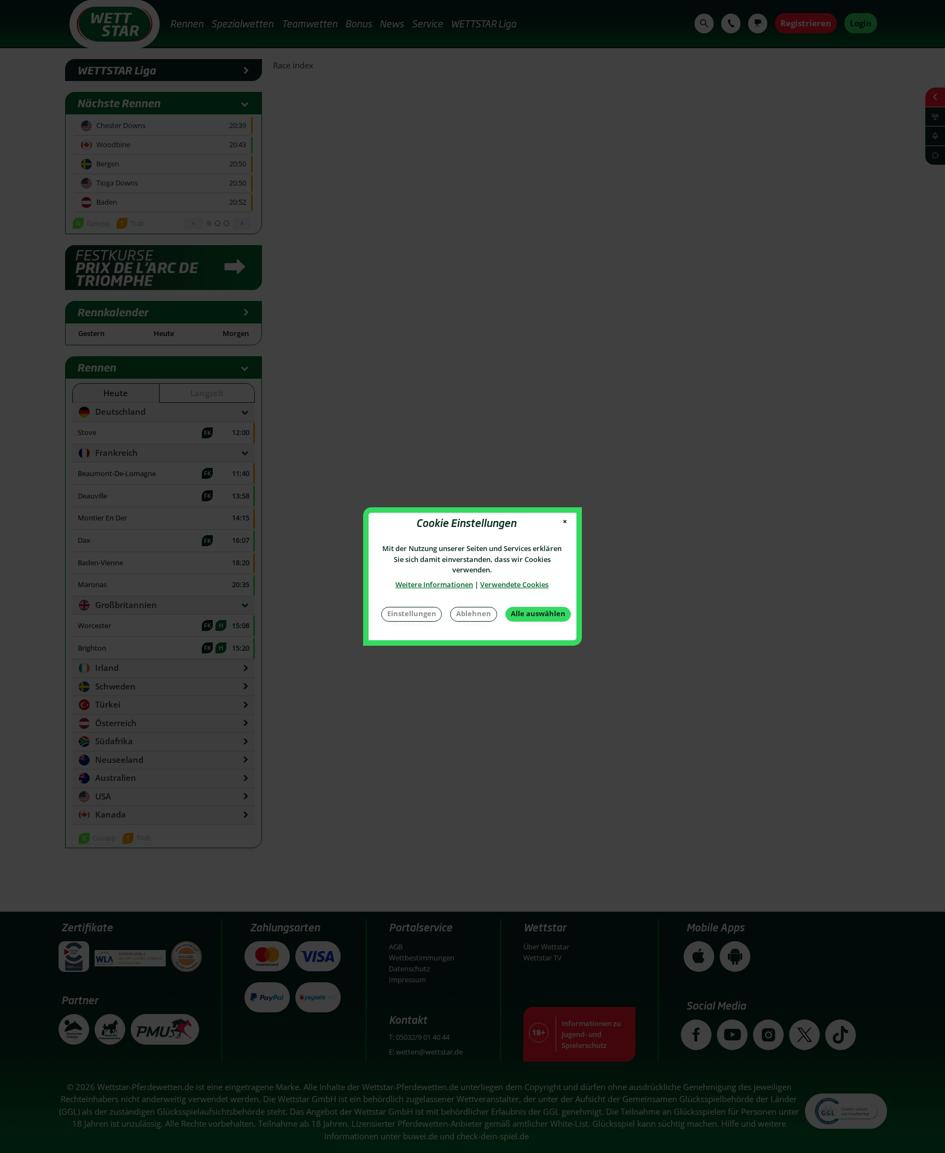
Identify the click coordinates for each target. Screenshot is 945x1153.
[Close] (565, 521)
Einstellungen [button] (411, 613)
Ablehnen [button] (473, 613)
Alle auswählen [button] (538, 613)
